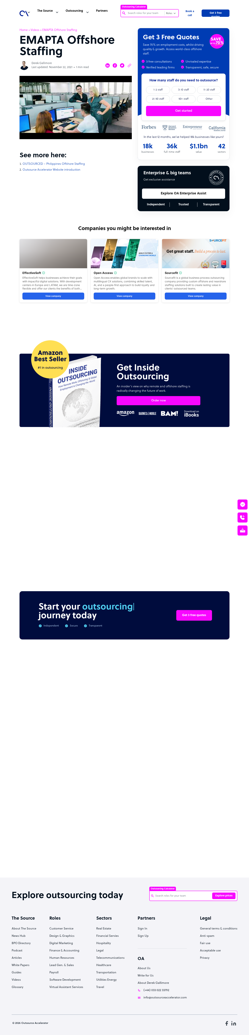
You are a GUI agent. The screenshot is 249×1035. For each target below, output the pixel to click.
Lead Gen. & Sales (61, 965)
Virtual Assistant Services (66, 987)
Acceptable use (210, 950)
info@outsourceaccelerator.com (165, 997)
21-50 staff (158, 99)
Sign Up (143, 936)
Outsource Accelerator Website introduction (51, 170)
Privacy (204, 958)
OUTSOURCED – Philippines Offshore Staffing (54, 164)
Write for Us (145, 975)
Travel (100, 987)
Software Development (65, 980)
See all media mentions (206, 834)
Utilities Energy (106, 980)
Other (209, 99)
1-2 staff (158, 90)
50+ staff (183, 99)
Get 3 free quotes (216, 14)
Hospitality (103, 943)
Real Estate (103, 928)
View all (217, 465)
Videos (35, 30)
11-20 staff (209, 90)
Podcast (17, 950)
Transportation (106, 972)
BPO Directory (21, 943)
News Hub (19, 936)
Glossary (17, 987)
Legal (100, 950)
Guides (16, 972)
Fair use (205, 943)
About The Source (24, 928)
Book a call (190, 13)
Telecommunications (110, 958)
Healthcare (103, 965)
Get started (183, 111)
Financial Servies (107, 936)
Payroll (54, 972)
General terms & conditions (218, 928)
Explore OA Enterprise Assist (183, 193)
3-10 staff (183, 90)
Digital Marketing (61, 943)
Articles (17, 958)
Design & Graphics (61, 936)
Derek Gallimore (42, 63)
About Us (144, 968)
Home (24, 30)
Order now (158, 400)
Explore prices (224, 895)
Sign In (142, 928)
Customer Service (61, 928)
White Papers (20, 965)
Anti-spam (207, 936)
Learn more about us (160, 818)
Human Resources (61, 958)
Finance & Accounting (64, 950)
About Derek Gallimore (153, 983)
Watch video (197, 818)
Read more (148, 533)
